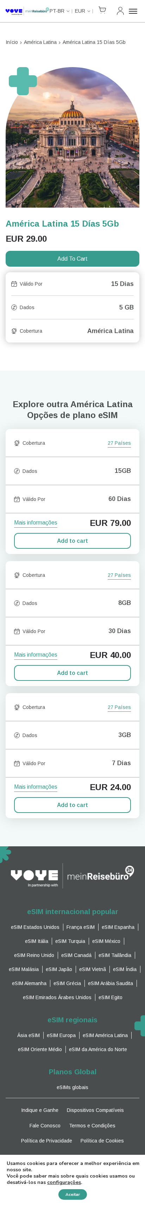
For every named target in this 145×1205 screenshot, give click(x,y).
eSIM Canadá (76, 955)
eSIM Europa (61, 1035)
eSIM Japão (59, 969)
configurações (64, 1182)
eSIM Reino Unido (34, 955)
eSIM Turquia (70, 941)
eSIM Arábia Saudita (110, 983)
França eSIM (81, 927)
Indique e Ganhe (39, 1110)
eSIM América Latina (105, 1035)
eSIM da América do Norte (98, 1049)
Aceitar (72, 1194)
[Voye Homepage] (27, 11)
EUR (80, 11)
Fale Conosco (45, 1125)
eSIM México (106, 941)
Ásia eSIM (28, 1035)
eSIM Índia (125, 969)
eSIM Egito (110, 997)
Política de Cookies (102, 1141)
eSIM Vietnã (92, 969)
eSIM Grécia (67, 983)
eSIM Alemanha (29, 983)
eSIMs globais (72, 1087)
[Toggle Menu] (134, 11)
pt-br (57, 11)
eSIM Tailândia (115, 955)
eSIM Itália (36, 941)
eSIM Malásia (24, 969)
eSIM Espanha (118, 927)
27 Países (119, 443)
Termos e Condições (92, 1125)
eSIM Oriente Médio (40, 1049)
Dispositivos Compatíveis (95, 1110)
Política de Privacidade (46, 1141)
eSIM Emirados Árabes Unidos (57, 997)
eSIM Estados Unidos (35, 927)
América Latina (40, 42)
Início (12, 42)
